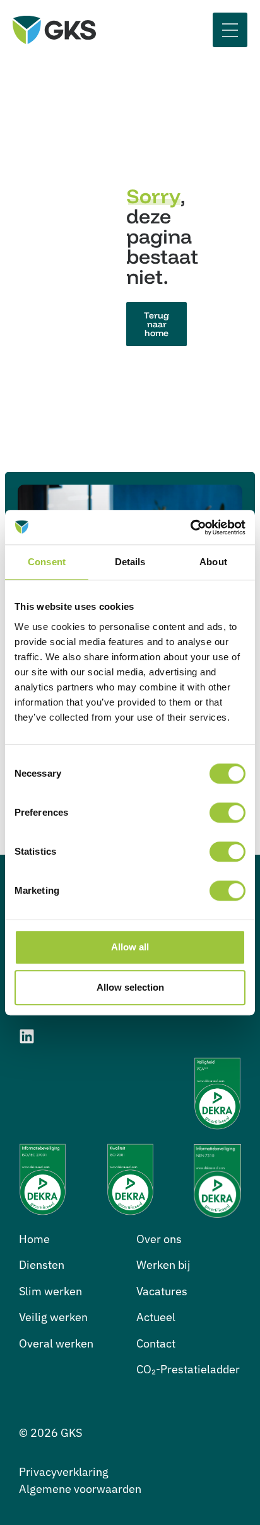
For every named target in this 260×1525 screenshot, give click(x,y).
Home (34, 1239)
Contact (155, 1343)
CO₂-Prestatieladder (188, 1369)
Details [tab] (130, 561)
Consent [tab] (47, 561)
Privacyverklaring (64, 1472)
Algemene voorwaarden (80, 1489)
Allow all (130, 947)
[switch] (227, 812)
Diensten (41, 1265)
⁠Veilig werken (53, 1317)
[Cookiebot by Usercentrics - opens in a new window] (190, 527)
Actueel (155, 1317)
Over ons (159, 1239)
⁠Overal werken (56, 1343)
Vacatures (161, 1291)
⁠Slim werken (50, 1291)
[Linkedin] (27, 1036)
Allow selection (130, 987)
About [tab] (213, 561)
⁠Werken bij (163, 1265)
